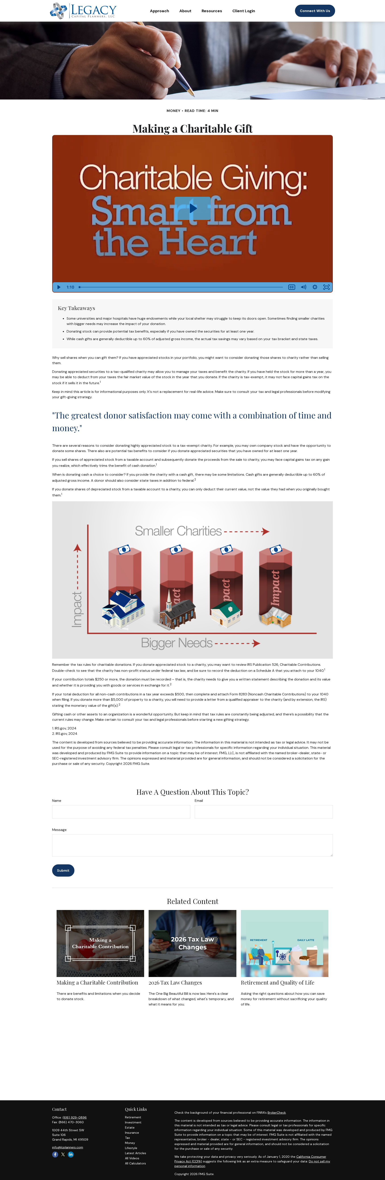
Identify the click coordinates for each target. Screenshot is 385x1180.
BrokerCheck (277, 1113)
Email (199, 800)
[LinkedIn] (71, 1155)
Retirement (133, 1117)
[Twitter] (63, 1155)
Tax (127, 1138)
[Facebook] (55, 1155)
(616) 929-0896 (75, 1117)
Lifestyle (131, 1148)
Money (130, 1143)
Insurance (132, 1133)
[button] (159, 10)
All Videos (132, 1158)
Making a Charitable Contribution (97, 982)
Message (59, 829)
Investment (133, 1122)
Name (56, 800)
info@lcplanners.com (67, 1147)
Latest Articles (135, 1153)
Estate (130, 1127)
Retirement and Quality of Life (277, 982)
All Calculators (135, 1163)
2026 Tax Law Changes (175, 982)
